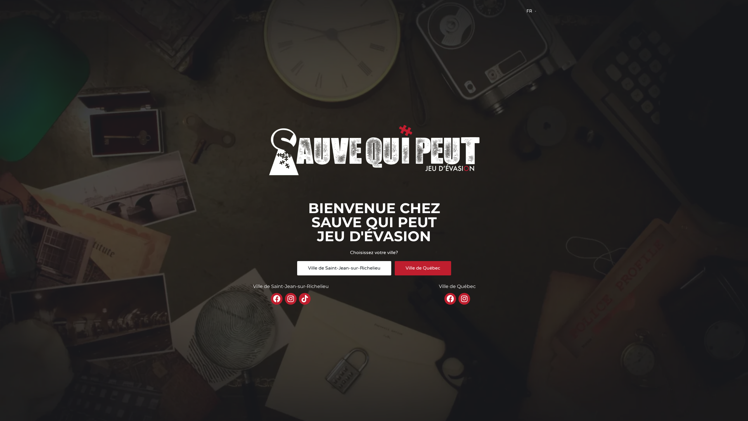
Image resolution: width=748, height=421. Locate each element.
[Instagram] (291, 299)
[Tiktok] (305, 299)
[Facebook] (277, 299)
